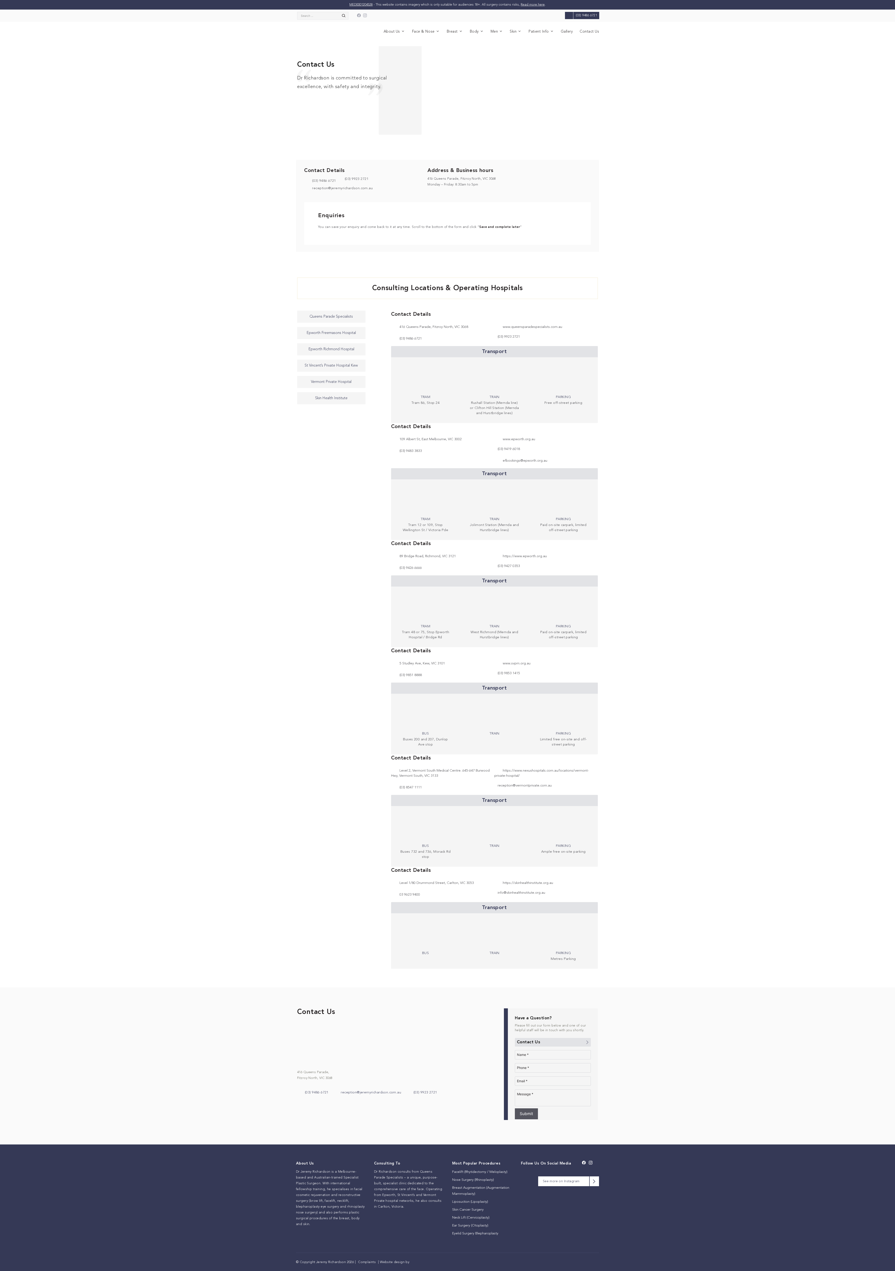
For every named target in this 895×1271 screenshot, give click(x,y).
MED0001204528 (361, 4)
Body (474, 32)
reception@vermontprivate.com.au (525, 785)
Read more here (533, 4)
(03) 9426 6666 (410, 568)
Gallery (567, 32)
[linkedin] (371, 16)
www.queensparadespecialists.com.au (532, 327)
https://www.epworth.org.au (525, 556)
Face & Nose (423, 32)
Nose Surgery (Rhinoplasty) (473, 1180)
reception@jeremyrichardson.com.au (342, 188)
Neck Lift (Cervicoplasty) (470, 1217)
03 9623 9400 (409, 895)
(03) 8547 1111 (410, 787)
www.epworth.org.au (519, 439)
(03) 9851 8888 (410, 675)
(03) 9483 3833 (410, 451)
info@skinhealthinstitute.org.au (521, 893)
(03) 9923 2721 (425, 1092)
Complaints (367, 1262)
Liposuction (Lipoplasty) (470, 1202)
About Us (392, 32)
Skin (513, 32)
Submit (526, 1113)
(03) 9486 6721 (323, 181)
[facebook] (358, 16)
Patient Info (538, 32)
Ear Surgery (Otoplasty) (470, 1225)
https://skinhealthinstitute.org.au (528, 883)
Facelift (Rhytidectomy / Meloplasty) (479, 1172)
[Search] (342, 16)
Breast (452, 32)
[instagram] (365, 16)
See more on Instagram (561, 1181)
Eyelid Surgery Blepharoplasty (475, 1233)
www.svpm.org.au (516, 663)
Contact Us (589, 32)
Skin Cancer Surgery (468, 1210)
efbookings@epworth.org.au (525, 461)
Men (494, 32)
